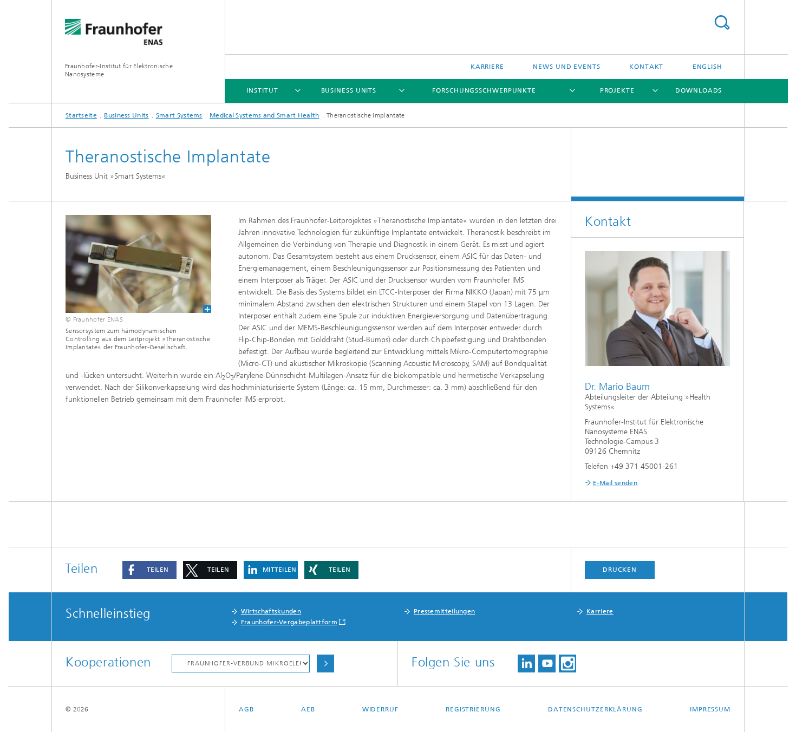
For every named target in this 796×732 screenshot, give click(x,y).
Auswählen (325, 663)
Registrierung (473, 709)
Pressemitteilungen (444, 611)
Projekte (617, 90)
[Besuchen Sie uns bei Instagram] (567, 663)
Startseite (81, 115)
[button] (149, 570)
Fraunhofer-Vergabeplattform (289, 622)
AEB (308, 709)
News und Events (567, 66)
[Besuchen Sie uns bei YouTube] (547, 663)
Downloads (698, 90)
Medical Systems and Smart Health (264, 115)
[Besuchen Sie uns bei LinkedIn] (526, 663)
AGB (246, 709)
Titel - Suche (721, 22)
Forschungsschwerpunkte (484, 90)
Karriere (487, 66)
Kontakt (646, 66)
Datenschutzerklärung (595, 709)
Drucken (619, 569)
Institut (262, 90)
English (707, 66)
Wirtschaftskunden (271, 611)
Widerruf (380, 709)
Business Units (349, 90)
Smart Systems (179, 115)
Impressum (710, 709)
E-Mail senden (615, 483)
